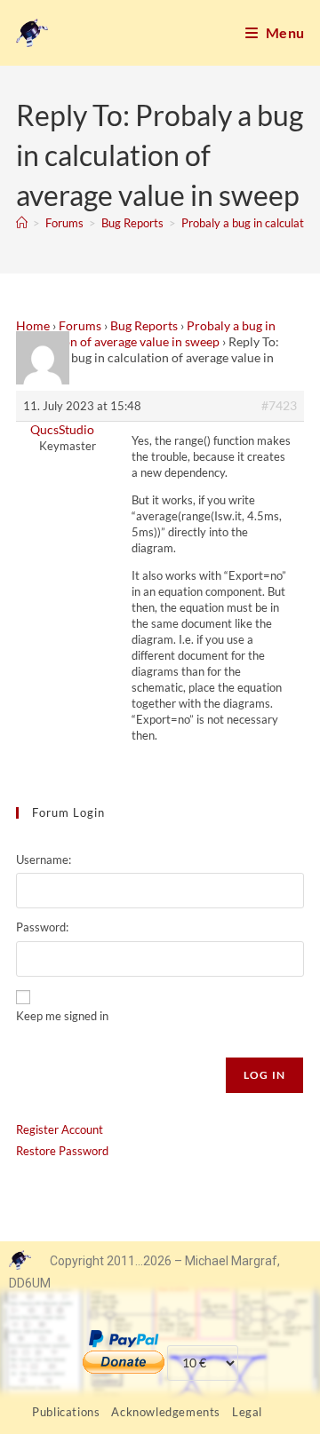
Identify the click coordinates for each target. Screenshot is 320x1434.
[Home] (22, 223)
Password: (42, 927)
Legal (247, 1412)
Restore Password (62, 1151)
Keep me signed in (62, 1016)
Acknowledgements (165, 1412)
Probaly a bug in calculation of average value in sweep (146, 333)
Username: (43, 859)
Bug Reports (144, 325)
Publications (66, 1412)
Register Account (59, 1129)
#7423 (279, 405)
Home (33, 325)
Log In (264, 1074)
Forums (80, 325)
